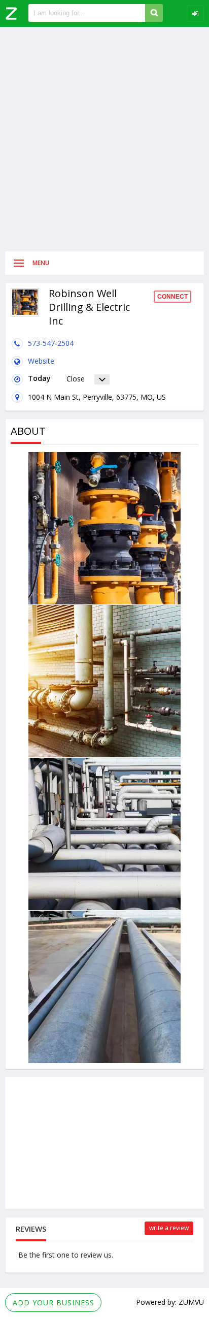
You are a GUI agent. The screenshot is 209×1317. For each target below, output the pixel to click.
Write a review (169, 1228)
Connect (172, 296)
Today (39, 378)
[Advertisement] (104, 139)
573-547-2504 (51, 343)
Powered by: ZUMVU (170, 1302)
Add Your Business (53, 1302)
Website (41, 361)
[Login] (195, 13)
